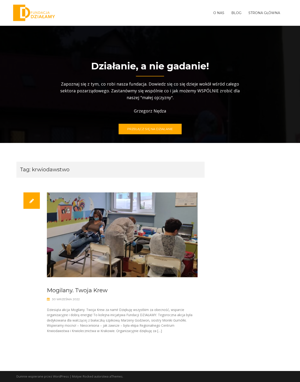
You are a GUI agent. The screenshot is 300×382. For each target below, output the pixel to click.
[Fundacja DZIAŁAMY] (34, 12)
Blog (236, 13)
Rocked (88, 376)
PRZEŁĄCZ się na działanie (150, 129)
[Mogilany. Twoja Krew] (122, 234)
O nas (218, 13)
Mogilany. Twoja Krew (77, 290)
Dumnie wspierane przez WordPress (42, 376)
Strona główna (264, 13)
